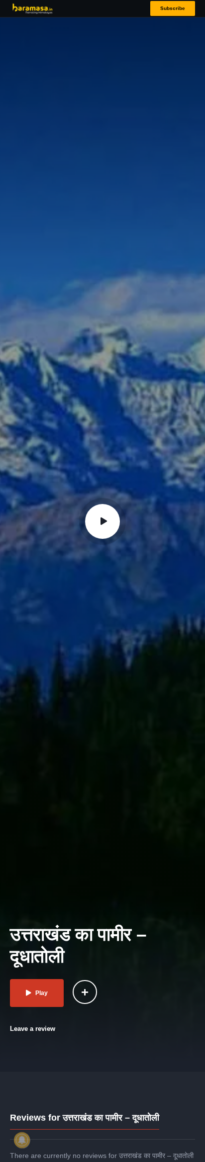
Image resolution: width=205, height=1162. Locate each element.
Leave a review (32, 1028)
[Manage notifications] (22, 1140)
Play (41, 993)
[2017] (85, 992)
